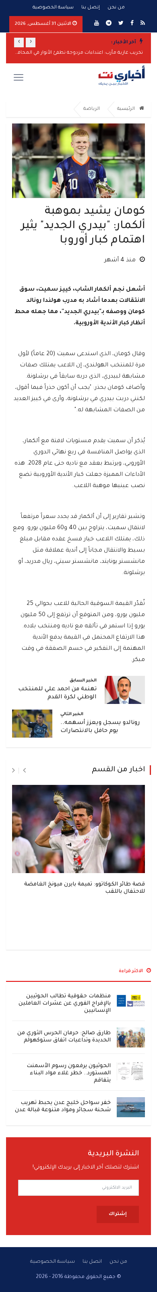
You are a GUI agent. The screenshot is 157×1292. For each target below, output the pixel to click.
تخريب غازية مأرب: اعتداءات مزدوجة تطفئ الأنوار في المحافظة (78, 53)
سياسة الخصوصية (53, 7)
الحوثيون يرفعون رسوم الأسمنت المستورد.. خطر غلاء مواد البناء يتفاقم (69, 1073)
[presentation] (30, 42)
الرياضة (91, 109)
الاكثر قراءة (131, 971)
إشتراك (118, 1214)
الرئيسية (126, 109)
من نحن (116, 7)
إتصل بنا (90, 7)
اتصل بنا (92, 1262)
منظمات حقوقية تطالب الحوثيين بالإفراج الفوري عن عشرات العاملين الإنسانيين (65, 1003)
